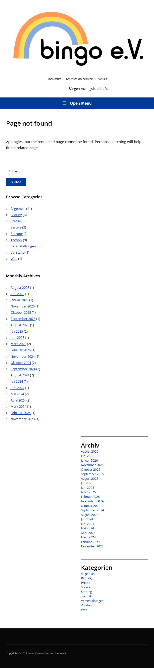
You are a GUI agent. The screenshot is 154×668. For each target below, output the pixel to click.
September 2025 (23, 319)
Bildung (16, 215)
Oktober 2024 (21, 363)
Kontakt (102, 79)
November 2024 (23, 356)
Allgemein (18, 208)
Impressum (54, 79)
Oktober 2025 (21, 312)
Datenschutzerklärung (79, 79)
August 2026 (20, 287)
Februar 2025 (21, 350)
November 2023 (23, 419)
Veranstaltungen (23, 246)
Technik (16, 240)
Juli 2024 (17, 381)
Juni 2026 (17, 294)
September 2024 (23, 369)
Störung (17, 234)
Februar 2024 (21, 413)
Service (16, 227)
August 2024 (20, 375)
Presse (16, 221)
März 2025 (18, 344)
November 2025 (23, 306)
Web (14, 258)
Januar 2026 (19, 300)
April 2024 (18, 400)
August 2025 (20, 325)
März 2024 (18, 406)
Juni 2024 (17, 388)
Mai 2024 (17, 394)
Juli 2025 (17, 331)
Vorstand (18, 252)
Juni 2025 (17, 337)
